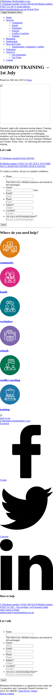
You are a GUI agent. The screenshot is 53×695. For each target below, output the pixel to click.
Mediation (10, 38)
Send (3, 225)
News (29, 80)
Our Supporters (19, 54)
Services (10, 20)
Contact (9, 60)
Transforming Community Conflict (28, 46)
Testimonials (12, 41)
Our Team (16, 57)
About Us (10, 52)
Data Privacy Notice (28, 691)
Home (9, 17)
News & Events (13, 44)
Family (15, 25)
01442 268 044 (17, 4)
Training (16, 36)
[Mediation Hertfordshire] (15, 1)
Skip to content (7, 693)
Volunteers (11, 49)
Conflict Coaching (20, 33)
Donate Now (33, 9)
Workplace (17, 28)
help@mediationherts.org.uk (15, 8)
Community (17, 22)
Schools (15, 30)
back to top (5, 418)
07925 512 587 (25, 165)
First (36, 190)
